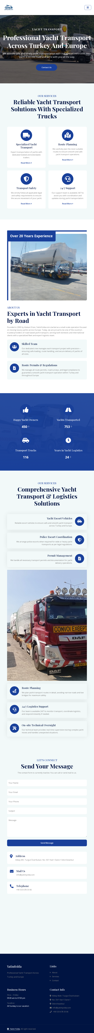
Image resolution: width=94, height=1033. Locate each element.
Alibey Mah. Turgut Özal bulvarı (65, 996)
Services (55, 976)
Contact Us (46, 67)
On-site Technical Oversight (39, 725)
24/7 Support (67, 188)
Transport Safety (26, 188)
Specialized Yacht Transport (26, 146)
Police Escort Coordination (56, 536)
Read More (26, 163)
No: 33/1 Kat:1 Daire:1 (61, 999)
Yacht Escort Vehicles (59, 518)
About (54, 972)
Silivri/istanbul (58, 1003)
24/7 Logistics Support (35, 706)
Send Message (47, 843)
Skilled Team (29, 343)
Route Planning (67, 144)
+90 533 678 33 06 (60, 1011)
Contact (55, 980)
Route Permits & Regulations (39, 365)
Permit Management (59, 555)
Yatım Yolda (15, 1029)
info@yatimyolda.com (62, 1007)
